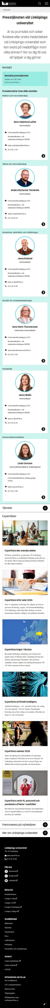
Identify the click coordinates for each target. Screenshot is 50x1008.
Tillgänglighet (10, 993)
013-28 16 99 (13, 286)
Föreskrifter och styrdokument (16, 948)
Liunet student (10, 965)
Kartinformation (10, 894)
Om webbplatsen (11, 980)
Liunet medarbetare (12, 961)
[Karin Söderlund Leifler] (25, 156)
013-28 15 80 (13, 491)
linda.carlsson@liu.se (15, 486)
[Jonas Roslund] (25, 292)
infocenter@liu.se (13, 855)
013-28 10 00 (12, 859)
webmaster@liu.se (11, 1000)
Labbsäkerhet (10, 940)
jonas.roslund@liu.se (15, 282)
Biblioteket (9, 923)
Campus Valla (10, 898)
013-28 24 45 (13, 423)
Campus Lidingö (11, 911)
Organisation (9, 932)
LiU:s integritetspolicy (13, 984)
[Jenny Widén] (25, 429)
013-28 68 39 (13, 218)
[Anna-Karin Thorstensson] (25, 361)
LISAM (7, 969)
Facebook (12, 871)
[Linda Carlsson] (25, 497)
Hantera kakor (10, 989)
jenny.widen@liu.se (15, 418)
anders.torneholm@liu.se (17, 213)
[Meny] (46, 3)
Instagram (12, 875)
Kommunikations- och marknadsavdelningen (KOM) (19, 137)
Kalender (8, 927)
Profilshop (8, 944)
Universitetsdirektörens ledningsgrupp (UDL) (21, 479)
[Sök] (39, 3)
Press (6, 936)
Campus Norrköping (12, 907)
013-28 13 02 (13, 354)
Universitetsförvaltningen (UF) (19, 132)
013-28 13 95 (13, 149)
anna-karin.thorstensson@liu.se (19, 350)
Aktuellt (7, 10)
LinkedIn (12, 880)
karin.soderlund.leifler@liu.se (19, 145)
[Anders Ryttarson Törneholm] (25, 224)
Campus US (9, 903)
